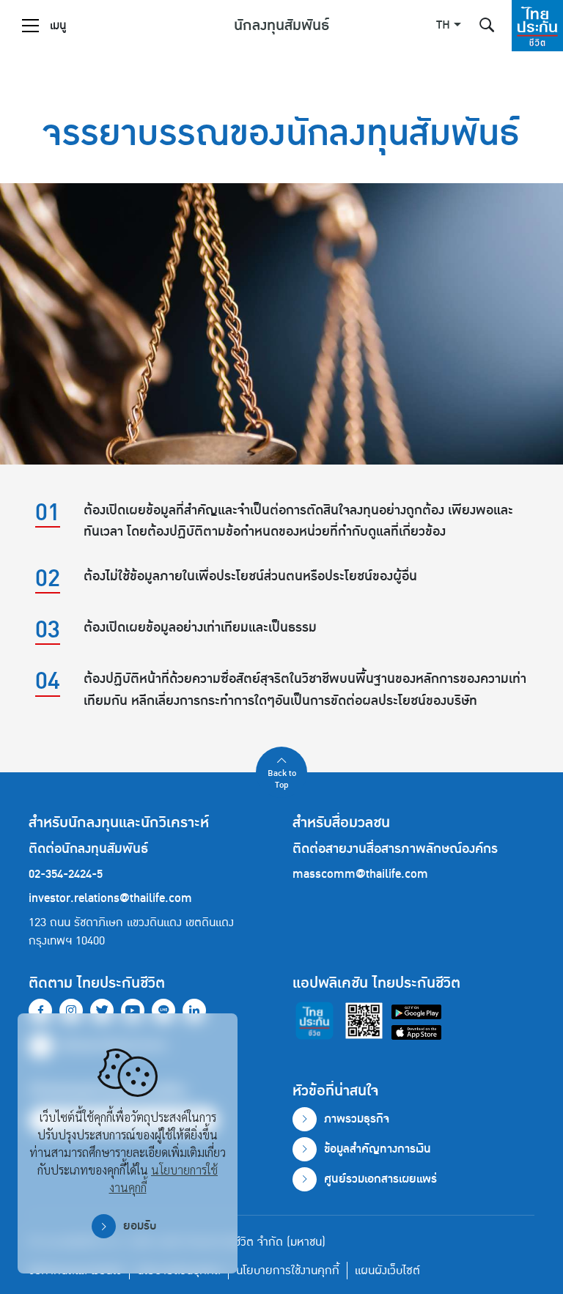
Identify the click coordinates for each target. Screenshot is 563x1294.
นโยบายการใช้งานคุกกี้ (287, 1270)
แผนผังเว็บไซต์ (387, 1270)
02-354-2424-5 (66, 874)
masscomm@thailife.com (360, 874)
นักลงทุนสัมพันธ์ (281, 25)
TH (443, 26)
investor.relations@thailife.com (110, 898)
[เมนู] (30, 25)
